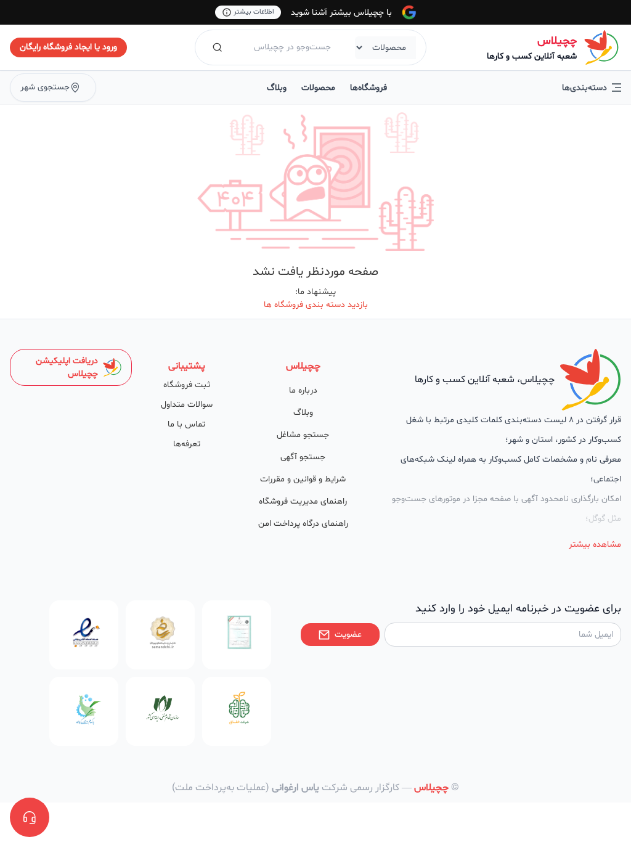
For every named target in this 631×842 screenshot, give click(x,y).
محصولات (318, 88)
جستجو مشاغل (303, 435)
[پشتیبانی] (29, 817)
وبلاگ (277, 88)
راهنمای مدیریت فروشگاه (303, 501)
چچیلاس (557, 41)
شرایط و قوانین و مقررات (303, 479)
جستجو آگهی (302, 457)
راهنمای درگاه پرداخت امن (303, 523)
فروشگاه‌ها (368, 88)
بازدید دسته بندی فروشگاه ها (316, 305)
